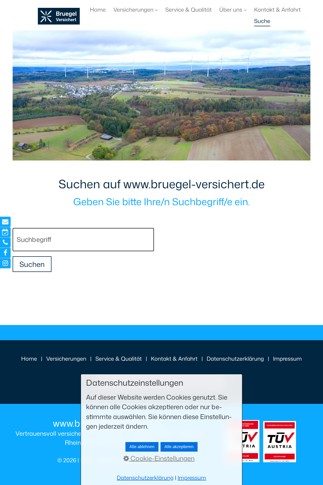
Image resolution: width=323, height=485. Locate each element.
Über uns (230, 9)
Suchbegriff (30, 233)
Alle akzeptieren (179, 447)
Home (98, 9)
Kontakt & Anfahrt (277, 9)
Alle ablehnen (141, 447)
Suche (262, 21)
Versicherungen (133, 9)
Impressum (287, 358)
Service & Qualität (188, 9)
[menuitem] (100, 9)
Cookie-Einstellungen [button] (162, 458)
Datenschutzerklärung (235, 358)
